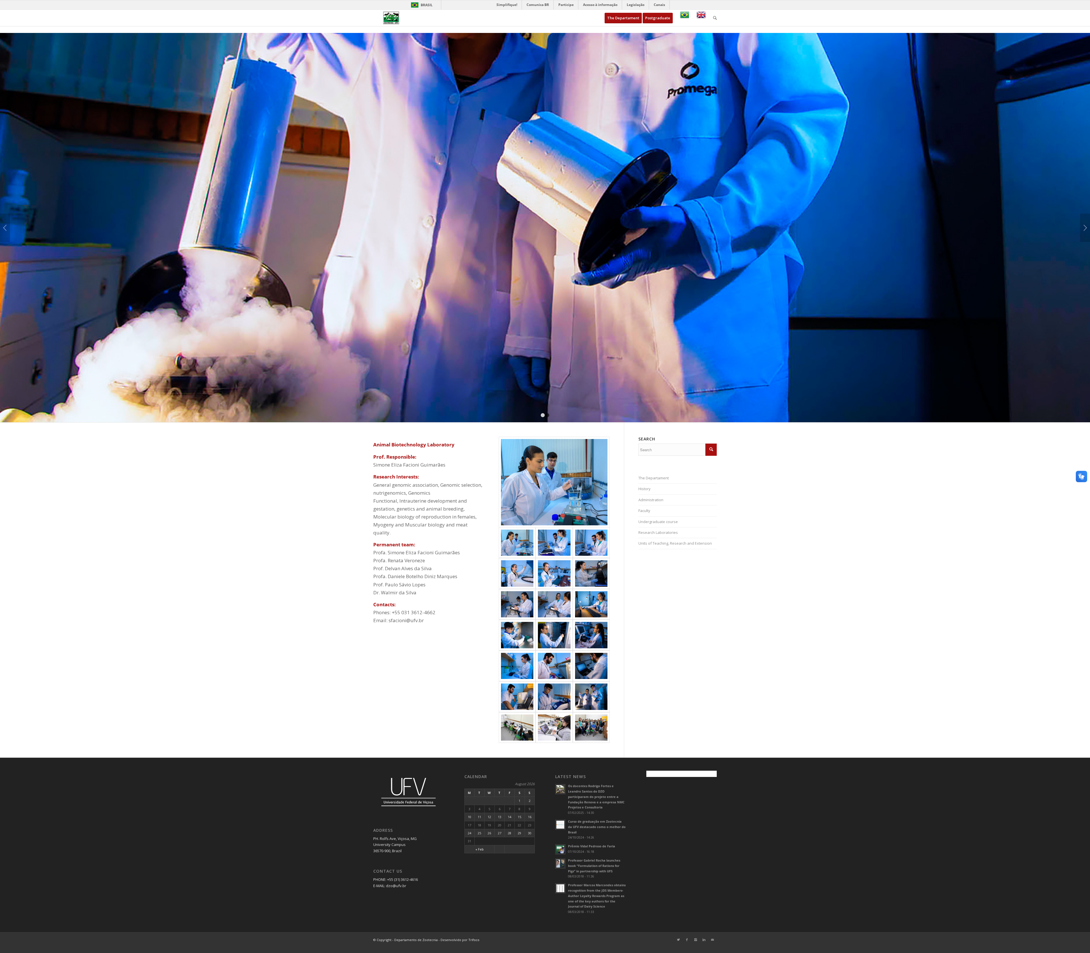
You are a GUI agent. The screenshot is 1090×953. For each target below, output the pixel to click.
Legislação (635, 4)
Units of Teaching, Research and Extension (675, 543)
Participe (566, 4)
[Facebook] (687, 939)
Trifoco (473, 940)
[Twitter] (678, 939)
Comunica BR (538, 4)
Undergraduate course (658, 521)
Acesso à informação (600, 4)
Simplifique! (506, 4)
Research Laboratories (658, 532)
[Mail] (712, 939)
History (644, 488)
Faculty (644, 510)
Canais (659, 4)
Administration (650, 499)
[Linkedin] (704, 939)
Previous (5, 228)
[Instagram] (695, 939)
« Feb (479, 849)
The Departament (653, 477)
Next (1085, 228)
